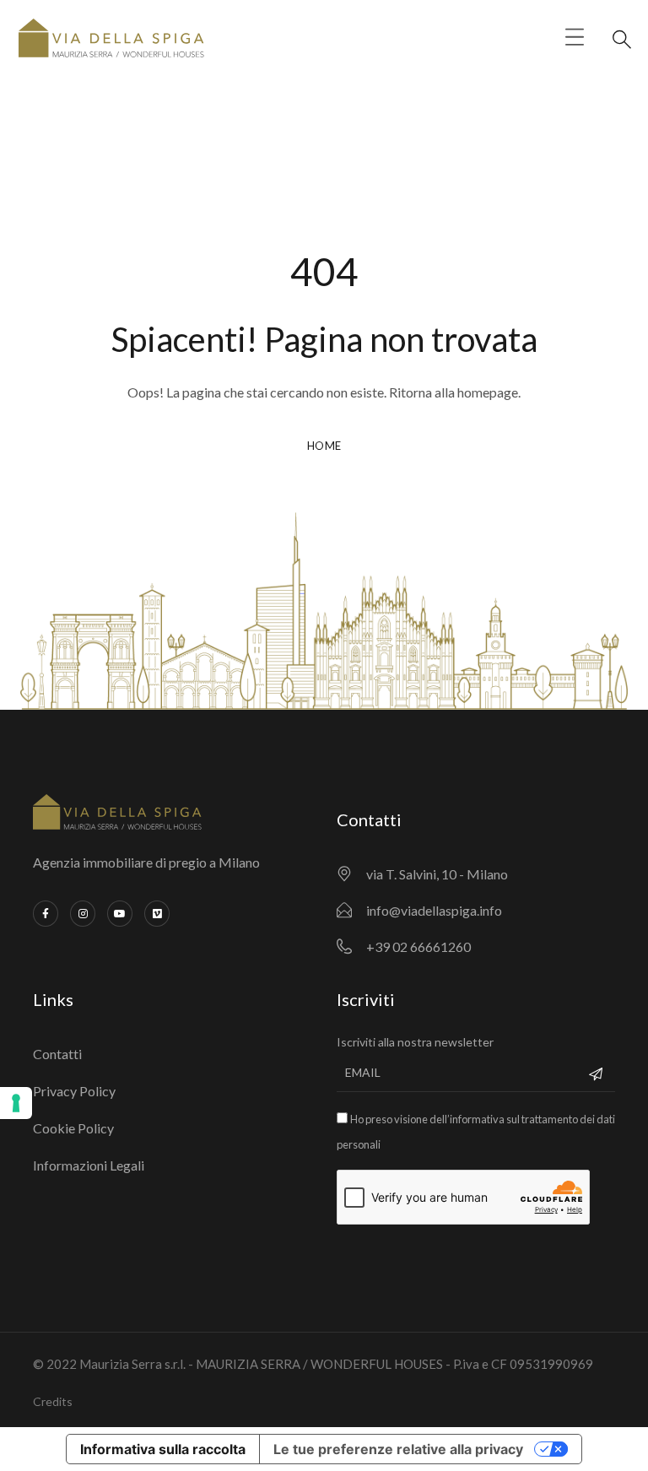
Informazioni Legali (88, 1165)
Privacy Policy (74, 1091)
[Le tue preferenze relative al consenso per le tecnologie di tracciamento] (16, 1103)
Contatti (57, 1054)
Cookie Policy (73, 1128)
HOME (324, 445)
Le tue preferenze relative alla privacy (398, 1449)
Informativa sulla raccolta (163, 1449)
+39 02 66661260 (418, 946)
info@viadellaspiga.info (434, 910)
